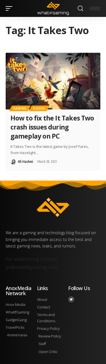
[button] (10, 8)
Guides (39, 108)
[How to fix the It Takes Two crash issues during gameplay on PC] (53, 81)
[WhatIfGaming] (53, 8)
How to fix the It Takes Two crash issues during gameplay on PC (52, 127)
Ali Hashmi (25, 161)
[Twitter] (71, 299)
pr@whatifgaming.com (31, 267)
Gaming (20, 108)
